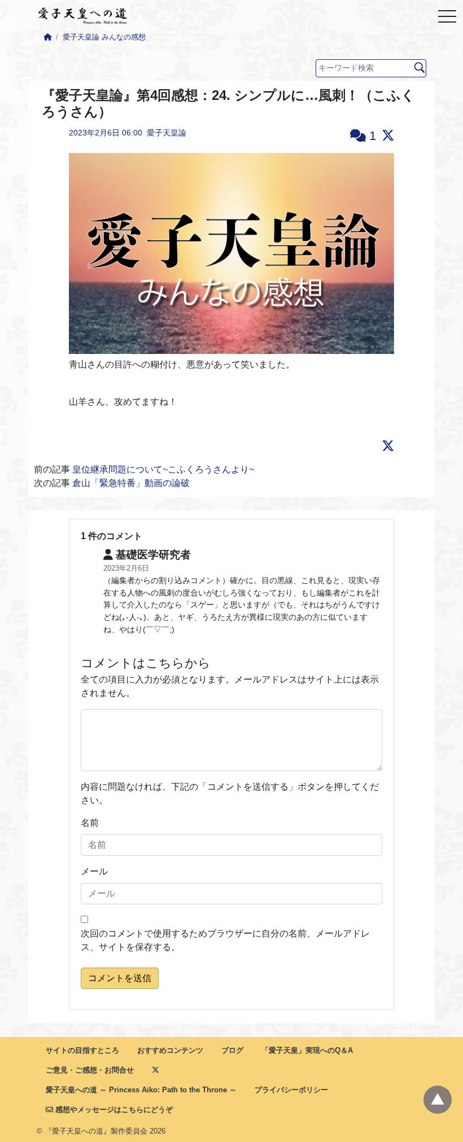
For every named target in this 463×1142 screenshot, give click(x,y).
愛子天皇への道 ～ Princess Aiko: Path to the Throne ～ (141, 1090)
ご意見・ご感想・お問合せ (90, 1070)
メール (94, 871)
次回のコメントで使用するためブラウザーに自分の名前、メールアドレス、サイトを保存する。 (225, 940)
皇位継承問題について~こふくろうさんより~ (163, 469)
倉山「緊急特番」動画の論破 (131, 483)
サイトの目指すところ (82, 1050)
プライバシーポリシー (291, 1090)
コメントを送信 (119, 978)
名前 (90, 823)
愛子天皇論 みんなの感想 (104, 37)
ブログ (232, 1050)
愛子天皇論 (166, 132)
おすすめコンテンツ (170, 1050)
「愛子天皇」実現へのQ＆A (307, 1050)
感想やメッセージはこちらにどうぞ (113, 1109)
